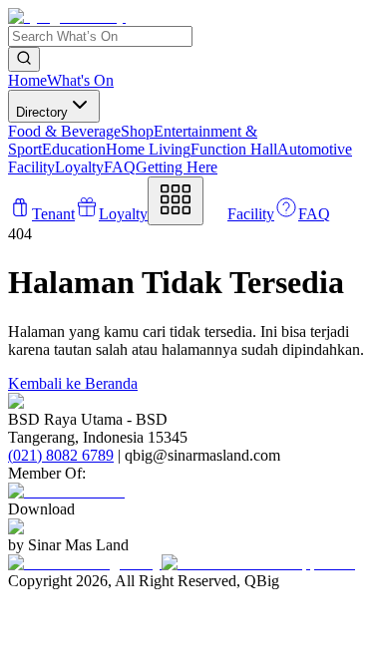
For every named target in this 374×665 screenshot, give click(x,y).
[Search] (24, 59)
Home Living (148, 149)
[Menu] (175, 200)
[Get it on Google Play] (85, 562)
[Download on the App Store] (258, 562)
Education (74, 149)
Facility (31, 167)
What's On (80, 80)
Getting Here (176, 167)
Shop (137, 131)
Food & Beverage (64, 131)
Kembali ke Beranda (73, 383)
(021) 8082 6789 (61, 455)
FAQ (120, 167)
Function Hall (233, 149)
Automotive (314, 149)
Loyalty (79, 167)
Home (27, 80)
